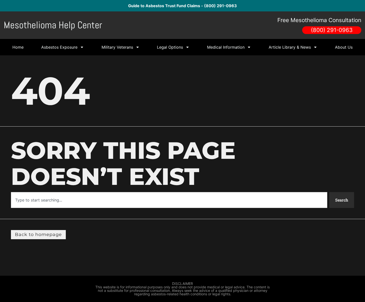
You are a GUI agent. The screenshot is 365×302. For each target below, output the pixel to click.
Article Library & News (290, 47)
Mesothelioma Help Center (53, 25)
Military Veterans (117, 47)
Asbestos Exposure (59, 47)
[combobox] (169, 200)
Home (18, 47)
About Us (344, 47)
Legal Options (170, 47)
